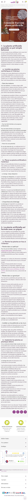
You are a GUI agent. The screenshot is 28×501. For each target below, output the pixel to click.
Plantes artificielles (16, 16)
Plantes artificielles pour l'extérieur (13, 18)
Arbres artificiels (14, 19)
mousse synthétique (14, 269)
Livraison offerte (21, 426)
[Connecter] (22, 1)
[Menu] (2, 1)
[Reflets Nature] (14, 2)
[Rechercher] (5, 1)
